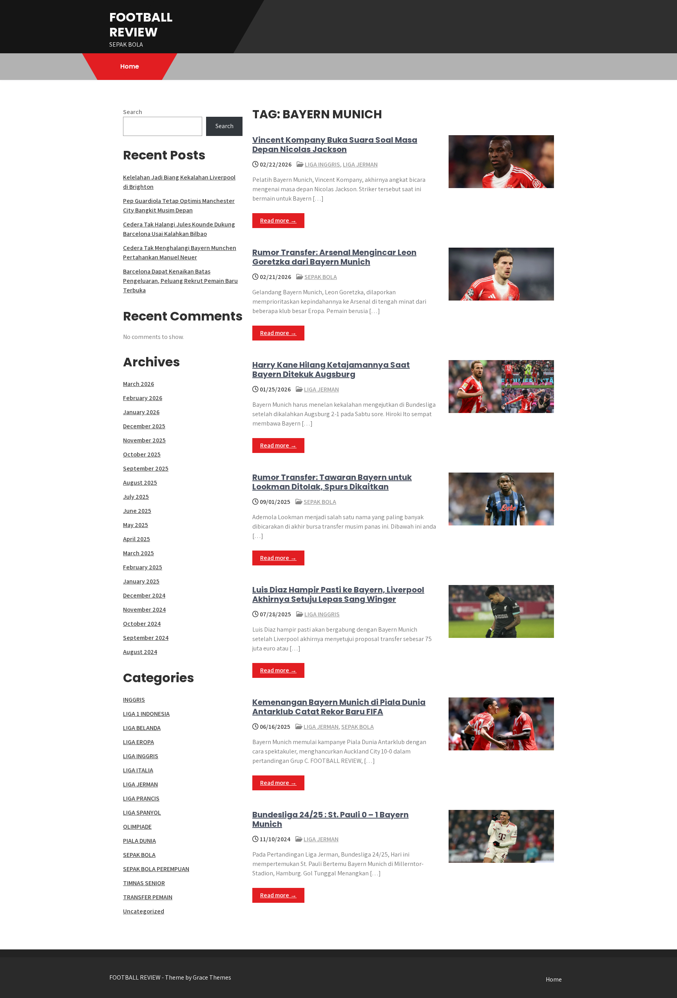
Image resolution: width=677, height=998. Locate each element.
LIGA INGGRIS (322, 164)
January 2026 (141, 412)
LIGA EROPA (138, 742)
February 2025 (142, 567)
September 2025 (145, 468)
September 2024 (145, 638)
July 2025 (136, 497)
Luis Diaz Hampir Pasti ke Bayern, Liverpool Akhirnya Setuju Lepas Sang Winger (338, 594)
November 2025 (144, 440)
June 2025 (137, 511)
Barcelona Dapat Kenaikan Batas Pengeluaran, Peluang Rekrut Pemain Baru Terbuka (180, 280)
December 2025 (144, 426)
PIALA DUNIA (139, 841)
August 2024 (140, 652)
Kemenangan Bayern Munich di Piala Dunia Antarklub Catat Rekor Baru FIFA (338, 707)
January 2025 (141, 581)
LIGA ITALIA (138, 770)
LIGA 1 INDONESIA (146, 714)
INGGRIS (134, 700)
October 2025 (142, 454)
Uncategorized (143, 911)
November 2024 (144, 609)
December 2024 (144, 595)
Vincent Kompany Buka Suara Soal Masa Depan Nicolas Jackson (334, 144)
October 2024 (142, 623)
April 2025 (136, 539)
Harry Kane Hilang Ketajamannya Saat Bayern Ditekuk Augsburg (331, 369)
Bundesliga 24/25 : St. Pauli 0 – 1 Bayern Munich (330, 819)
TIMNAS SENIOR (144, 883)
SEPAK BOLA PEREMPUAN (156, 869)
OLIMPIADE (137, 826)
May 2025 (135, 525)
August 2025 (140, 482)
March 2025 (138, 553)
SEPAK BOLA (320, 277)
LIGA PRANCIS (141, 798)
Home (129, 66)
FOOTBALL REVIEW (140, 24)
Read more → (278, 220)
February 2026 (142, 398)
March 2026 (138, 384)
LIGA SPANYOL (142, 812)
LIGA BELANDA (142, 728)
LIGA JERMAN (360, 164)
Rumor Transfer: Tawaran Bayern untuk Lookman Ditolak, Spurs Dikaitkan (332, 482)
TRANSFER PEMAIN (147, 897)
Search (132, 112)
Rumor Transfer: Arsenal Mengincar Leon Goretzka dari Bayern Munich (334, 257)
